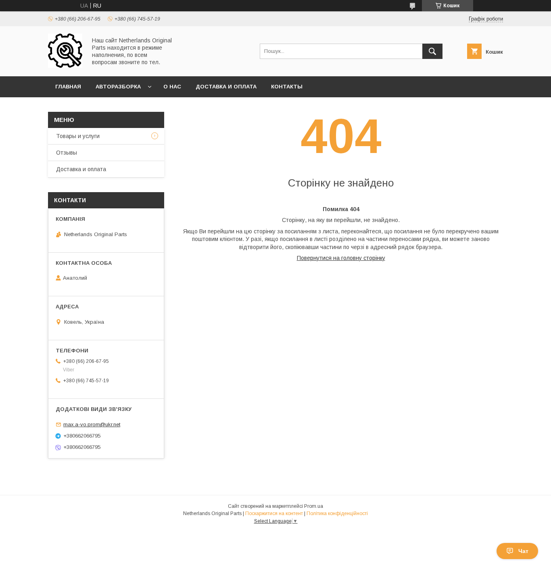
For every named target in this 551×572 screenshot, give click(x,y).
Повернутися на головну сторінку (341, 258)
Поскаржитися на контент (274, 513)
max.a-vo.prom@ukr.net (91, 424)
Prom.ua (313, 506)
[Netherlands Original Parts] (65, 66)
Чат (523, 551)
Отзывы (66, 152)
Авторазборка (118, 87)
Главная (68, 87)
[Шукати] (432, 51)
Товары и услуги (78, 136)
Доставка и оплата (226, 87)
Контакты (287, 87)
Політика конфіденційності (337, 513)
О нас (172, 87)
